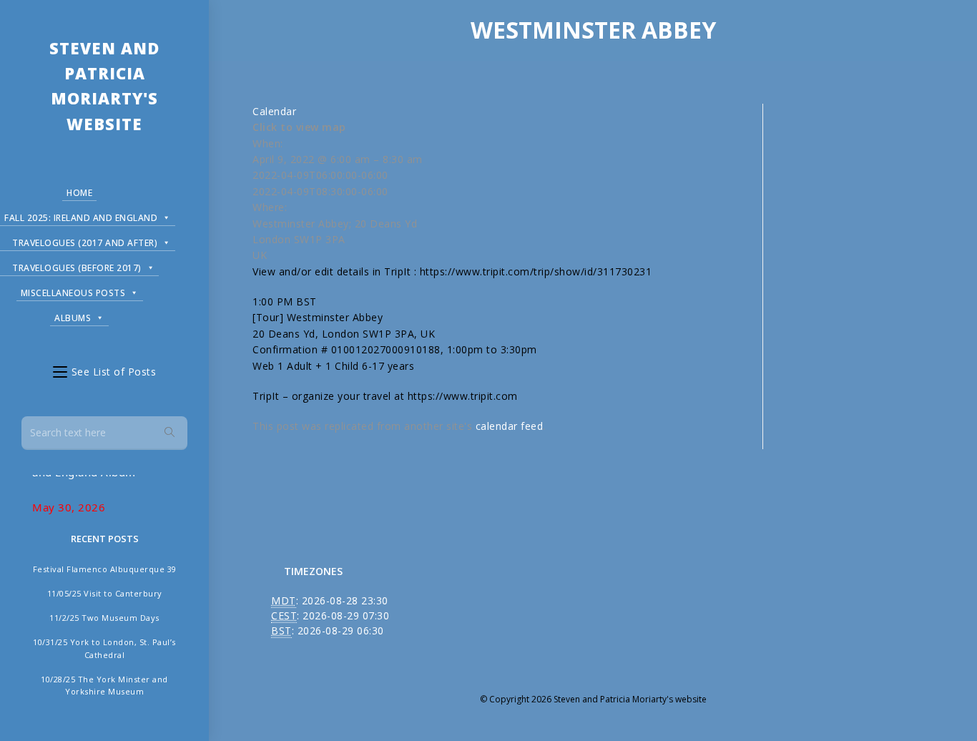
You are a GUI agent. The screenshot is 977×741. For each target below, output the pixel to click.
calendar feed (510, 426)
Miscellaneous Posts (73, 293)
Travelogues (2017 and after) (84, 243)
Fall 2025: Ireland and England (80, 218)
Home (79, 193)
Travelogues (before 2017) (77, 268)
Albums (72, 318)
